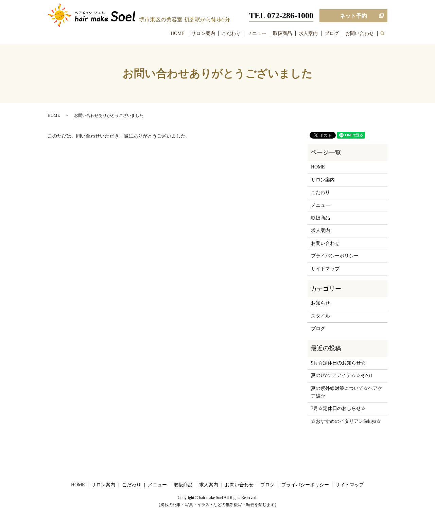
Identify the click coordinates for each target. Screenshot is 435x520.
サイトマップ (325, 268)
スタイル (320, 316)
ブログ (332, 33)
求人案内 (308, 33)
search (385, 33)
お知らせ (320, 303)
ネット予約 (353, 16)
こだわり (231, 33)
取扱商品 (282, 33)
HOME (178, 33)
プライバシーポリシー (335, 255)
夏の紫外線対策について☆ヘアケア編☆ (346, 392)
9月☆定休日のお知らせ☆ (338, 362)
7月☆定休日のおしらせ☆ (338, 408)
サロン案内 (203, 33)
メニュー (256, 33)
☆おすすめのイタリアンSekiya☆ (346, 421)
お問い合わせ (359, 33)
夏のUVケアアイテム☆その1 (341, 375)
